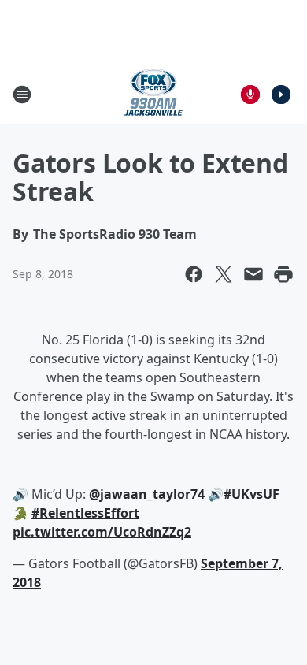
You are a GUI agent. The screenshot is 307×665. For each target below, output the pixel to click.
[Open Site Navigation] (22, 94)
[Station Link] (153, 94)
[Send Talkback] (250, 94)
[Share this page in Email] (253, 274)
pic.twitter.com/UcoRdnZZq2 (102, 532)
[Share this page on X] (224, 274)
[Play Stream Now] (281, 94)
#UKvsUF (251, 494)
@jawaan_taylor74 (147, 494)
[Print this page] (283, 274)
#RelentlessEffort (85, 513)
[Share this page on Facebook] (194, 274)
